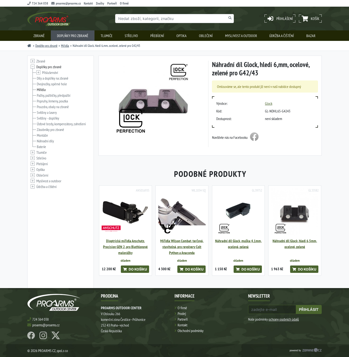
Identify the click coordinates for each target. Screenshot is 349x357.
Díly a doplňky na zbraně (52, 78)
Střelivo (131, 35)
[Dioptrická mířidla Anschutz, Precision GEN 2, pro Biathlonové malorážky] (125, 212)
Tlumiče (107, 35)
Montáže (42, 135)
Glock (268, 103)
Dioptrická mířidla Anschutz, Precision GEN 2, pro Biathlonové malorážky (125, 246)
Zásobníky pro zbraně (50, 129)
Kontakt (88, 3)
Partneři (112, 3)
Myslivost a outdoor (241, 35)
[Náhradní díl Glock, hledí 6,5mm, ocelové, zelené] (294, 212)
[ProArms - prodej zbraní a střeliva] (29, 45)
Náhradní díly (45, 141)
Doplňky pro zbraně (72, 35)
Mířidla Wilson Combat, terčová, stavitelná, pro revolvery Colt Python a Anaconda (181, 246)
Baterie (41, 146)
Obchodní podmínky (190, 330)
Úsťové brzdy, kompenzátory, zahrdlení (61, 123)
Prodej (182, 313)
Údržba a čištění (281, 35)
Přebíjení (157, 35)
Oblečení (206, 35)
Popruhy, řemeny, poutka (52, 101)
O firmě (124, 3)
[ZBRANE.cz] (312, 350)
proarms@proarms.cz (68, 3)
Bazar (311, 35)
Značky (100, 3)
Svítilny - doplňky (48, 118)
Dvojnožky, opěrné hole (52, 84)
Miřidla (65, 45)
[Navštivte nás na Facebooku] (254, 137)
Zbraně (39, 35)
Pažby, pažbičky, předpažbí (53, 95)
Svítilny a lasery (47, 112)
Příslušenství (50, 72)
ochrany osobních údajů (284, 319)
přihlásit (309, 309)
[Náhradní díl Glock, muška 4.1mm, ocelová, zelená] (238, 212)
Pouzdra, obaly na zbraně (53, 106)
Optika (181, 35)
